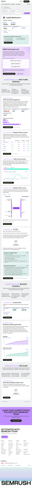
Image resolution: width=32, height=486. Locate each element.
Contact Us (17, 454)
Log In (21, 1)
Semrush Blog (26, 451)
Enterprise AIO (10, 445)
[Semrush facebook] (5, 461)
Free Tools (10, 453)
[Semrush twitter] (6, 461)
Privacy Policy (3, 465)
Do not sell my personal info (18, 452)
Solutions (2, 445)
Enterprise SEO (10, 444)
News (17, 445)
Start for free (26, 1)
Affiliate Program (3, 453)
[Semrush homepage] (3, 1)
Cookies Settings (17, 465)
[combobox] (11, 13)
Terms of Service (10, 465)
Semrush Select (18, 449)
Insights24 (9, 448)
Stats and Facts (3, 452)
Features (2, 444)
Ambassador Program (27, 454)
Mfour (9, 449)
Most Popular (18, 4)
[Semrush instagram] (2, 461)
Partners (17, 448)
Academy (25, 444)
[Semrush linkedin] (1, 461)
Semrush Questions (19, 444)
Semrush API (25, 445)
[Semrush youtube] (4, 461)
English (29, 465)
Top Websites (10, 452)
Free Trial (2, 448)
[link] (6, 4)
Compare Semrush (4, 449)
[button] (27, 4)
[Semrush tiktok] (3, 461)
